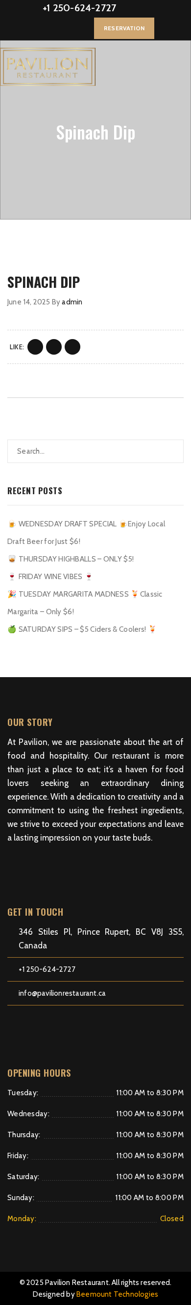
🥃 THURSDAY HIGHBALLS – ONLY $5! (70, 559)
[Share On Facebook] (35, 347)
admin (72, 302)
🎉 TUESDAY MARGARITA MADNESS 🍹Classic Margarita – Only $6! (85, 603)
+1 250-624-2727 (79, 8)
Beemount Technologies (117, 1294)
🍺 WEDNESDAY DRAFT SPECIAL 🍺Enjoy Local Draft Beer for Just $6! (86, 533)
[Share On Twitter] (54, 347)
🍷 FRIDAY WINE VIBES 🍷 (50, 576)
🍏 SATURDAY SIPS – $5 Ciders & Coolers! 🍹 (82, 629)
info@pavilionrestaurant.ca (62, 993)
